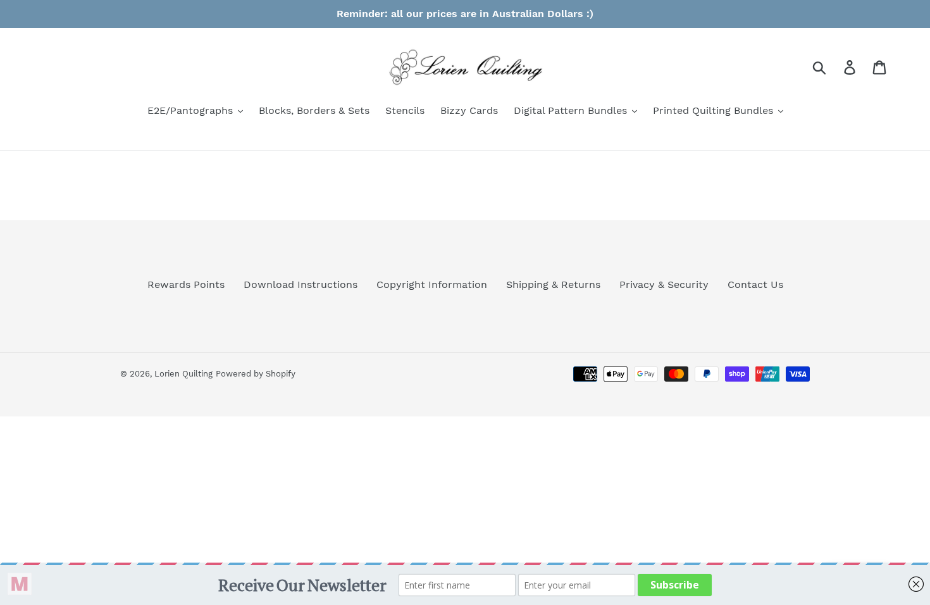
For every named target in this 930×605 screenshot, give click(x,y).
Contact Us (755, 284)
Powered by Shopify (255, 373)
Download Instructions (300, 284)
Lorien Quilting (183, 373)
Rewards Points (186, 284)
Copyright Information (431, 284)
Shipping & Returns (553, 284)
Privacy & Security (664, 284)
